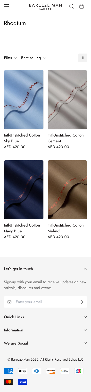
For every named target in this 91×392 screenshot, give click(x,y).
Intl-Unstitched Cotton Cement (66, 138)
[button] (81, 6)
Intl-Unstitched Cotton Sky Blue (22, 138)
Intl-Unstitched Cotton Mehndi (66, 228)
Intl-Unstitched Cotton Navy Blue (22, 228)
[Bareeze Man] (46, 6)
